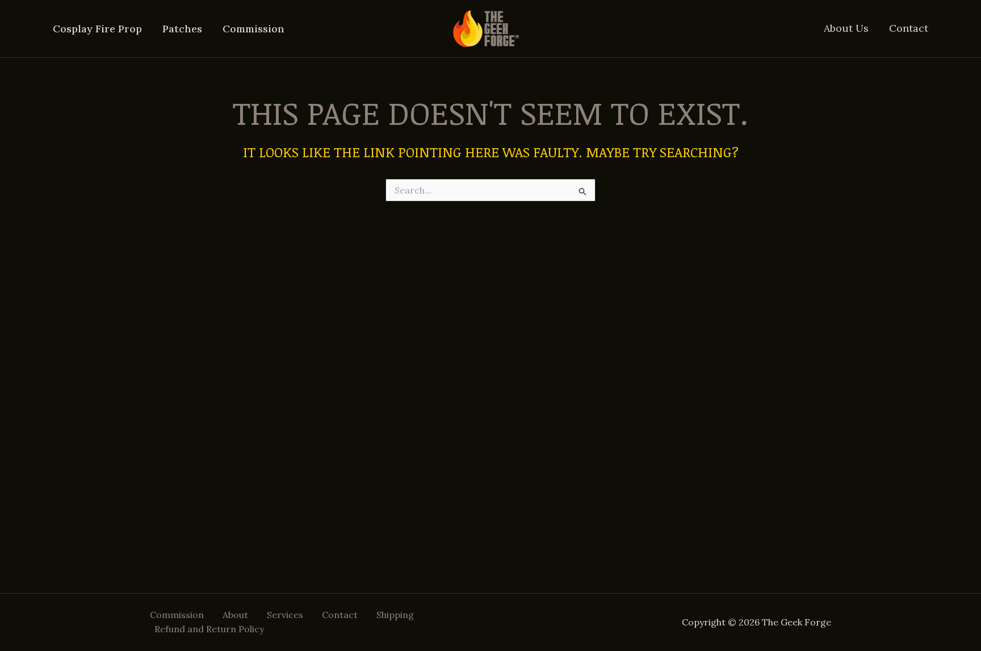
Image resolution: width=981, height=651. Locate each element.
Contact (908, 28)
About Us (846, 28)
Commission (253, 28)
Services (285, 614)
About (235, 614)
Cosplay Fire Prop (97, 28)
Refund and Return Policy (209, 629)
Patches (182, 28)
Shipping (395, 614)
